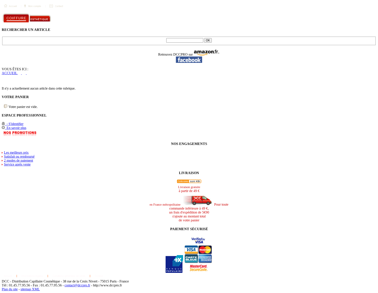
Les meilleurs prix (16, 152)
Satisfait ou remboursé (19, 156)
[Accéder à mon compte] (33, 9)
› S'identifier (14, 124)
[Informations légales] (32, 277)
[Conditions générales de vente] (69, 277)
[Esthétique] (46, 21)
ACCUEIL (10, 73)
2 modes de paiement (18, 160)
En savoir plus (15, 128)
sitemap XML (30, 289)
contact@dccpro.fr (77, 285)
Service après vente (17, 164)
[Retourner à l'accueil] (11, 9)
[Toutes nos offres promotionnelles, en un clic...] (20, 135)
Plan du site (10, 289)
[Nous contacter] (56, 9)
